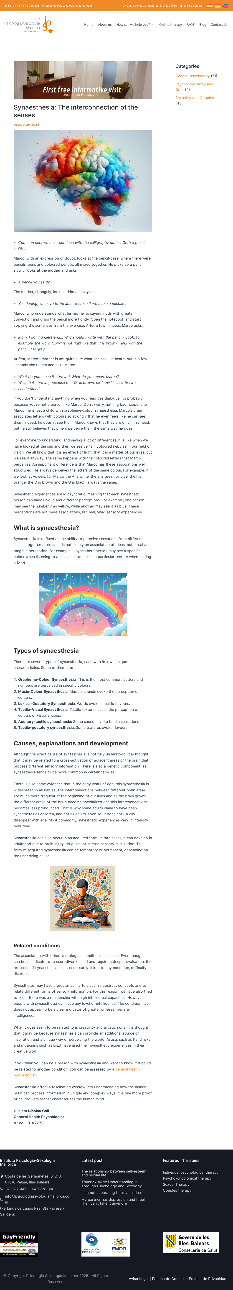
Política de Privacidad (207, 1278)
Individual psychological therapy (191, 1172)
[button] (152, 24)
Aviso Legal (139, 1278)
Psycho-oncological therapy (187, 1178)
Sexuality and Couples (194, 97)
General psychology (192, 76)
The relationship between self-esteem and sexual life (113, 1173)
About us (105, 24)
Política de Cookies (168, 1278)
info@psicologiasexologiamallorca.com (37, 1199)
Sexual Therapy (176, 1184)
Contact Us (219, 24)
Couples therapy (177, 1190)
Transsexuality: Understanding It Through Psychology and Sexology (111, 1184)
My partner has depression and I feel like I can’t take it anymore (113, 1201)
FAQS (191, 24)
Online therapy (170, 24)
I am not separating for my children (111, 1192)
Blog (202, 24)
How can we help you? (133, 24)
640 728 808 (31, 5)
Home (88, 24)
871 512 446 (13, 5)
